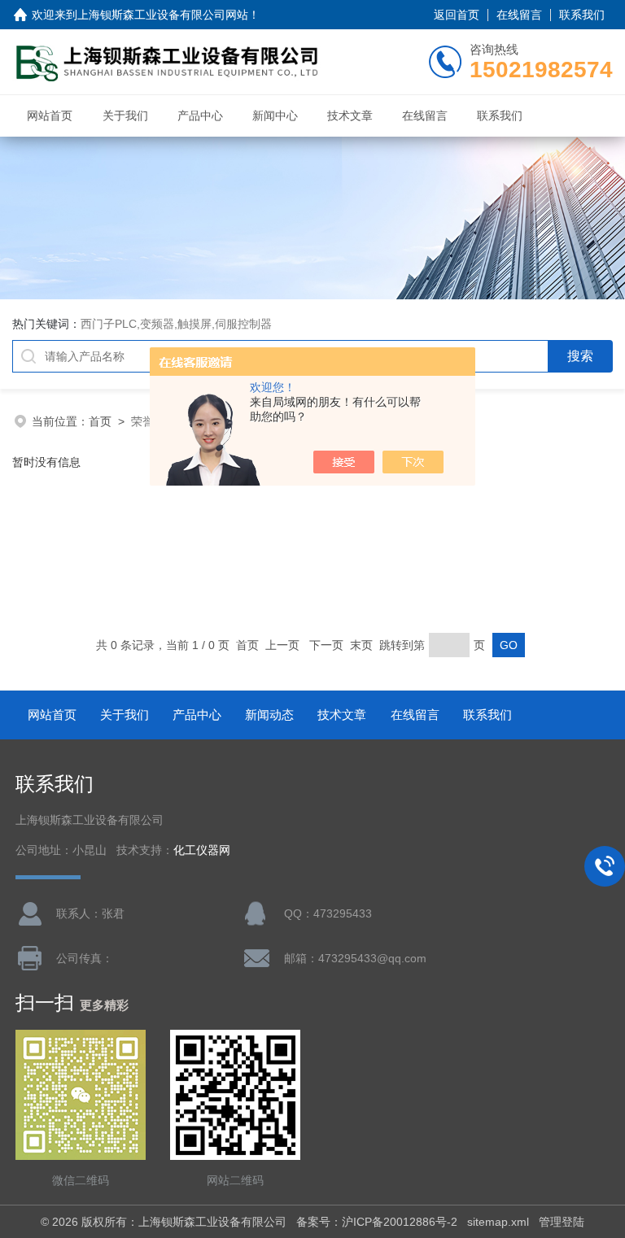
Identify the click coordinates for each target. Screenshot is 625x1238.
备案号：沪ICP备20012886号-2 (376, 1221)
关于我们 (125, 115)
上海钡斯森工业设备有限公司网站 (162, 14)
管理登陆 (561, 1221)
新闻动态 (269, 714)
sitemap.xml (498, 1221)
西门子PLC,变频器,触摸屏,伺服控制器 (176, 323)
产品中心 (200, 115)
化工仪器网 (201, 850)
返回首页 (456, 14)
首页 (100, 421)
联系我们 (582, 14)
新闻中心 (275, 115)
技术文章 (350, 115)
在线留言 (519, 14)
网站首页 (49, 115)
